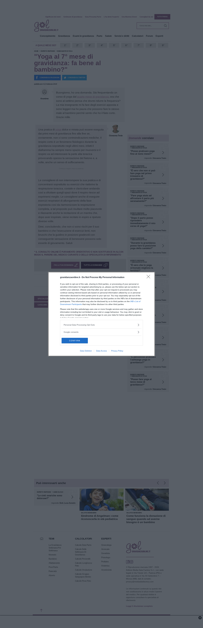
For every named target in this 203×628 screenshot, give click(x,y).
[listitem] (101, 324)
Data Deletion (86, 351)
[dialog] (101, 314)
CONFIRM (74, 340)
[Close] (149, 277)
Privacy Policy (117, 351)
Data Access (101, 351)
